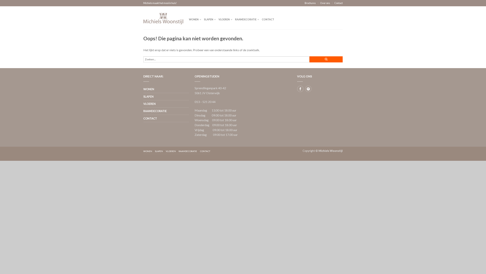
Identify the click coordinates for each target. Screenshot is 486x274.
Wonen (194, 19)
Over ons (325, 3)
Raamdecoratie (245, 19)
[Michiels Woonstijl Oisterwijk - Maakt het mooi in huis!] (163, 17)
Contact (338, 3)
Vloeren (224, 19)
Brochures (310, 3)
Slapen (208, 19)
